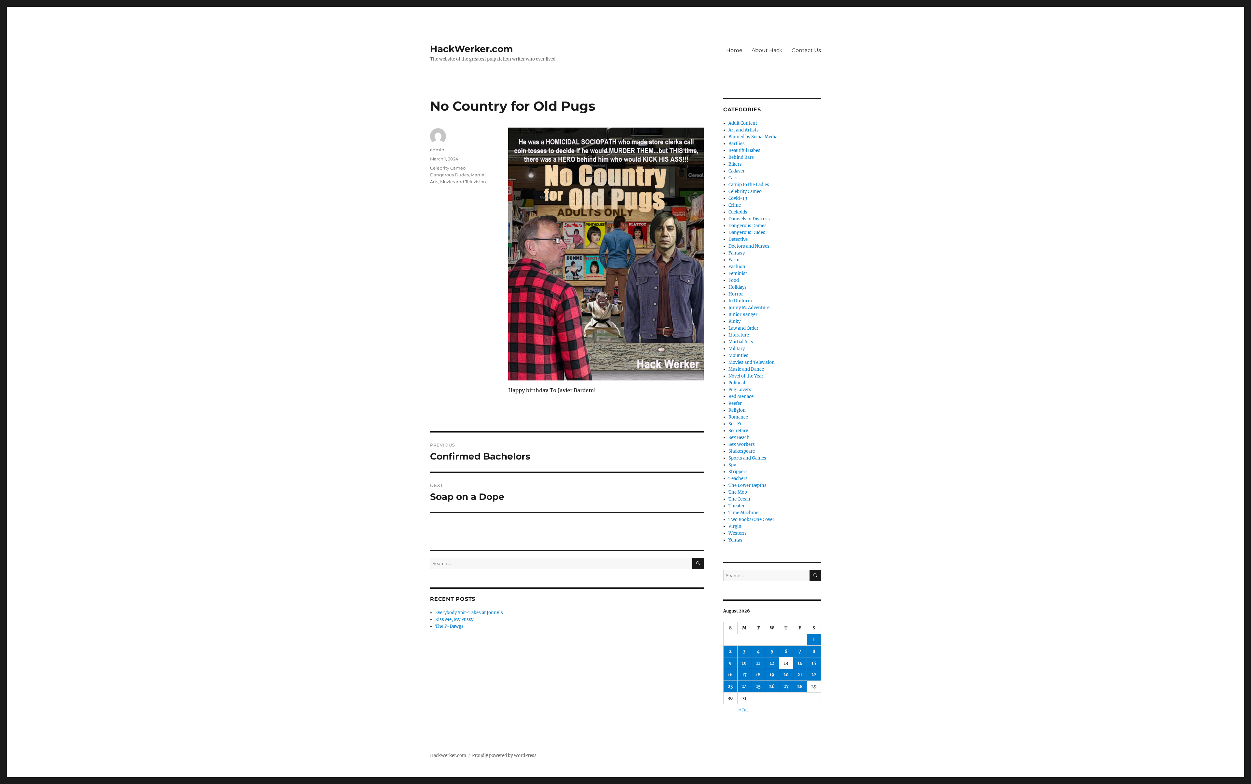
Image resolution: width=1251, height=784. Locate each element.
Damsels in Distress (749, 219)
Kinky (734, 321)
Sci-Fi (734, 424)
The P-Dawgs (449, 626)
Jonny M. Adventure (748, 307)
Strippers (738, 472)
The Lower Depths (747, 485)
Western (737, 533)
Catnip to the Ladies (748, 184)
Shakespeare (741, 451)
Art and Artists (743, 130)
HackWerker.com (471, 48)
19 (771, 675)
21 (800, 675)
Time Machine (743, 513)
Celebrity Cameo (448, 168)
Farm (734, 260)
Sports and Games (747, 458)
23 (730, 686)
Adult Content (742, 123)
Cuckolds (737, 212)
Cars (733, 178)
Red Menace (741, 396)
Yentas (735, 540)
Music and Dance (746, 369)
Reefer (735, 403)
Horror (735, 294)
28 (799, 686)
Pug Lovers (739, 389)
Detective (738, 239)
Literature (738, 335)
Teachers (738, 478)
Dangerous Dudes (449, 174)
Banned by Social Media (752, 137)
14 (800, 663)
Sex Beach (739, 437)
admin (437, 149)
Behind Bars (741, 157)
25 (758, 686)
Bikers (735, 164)
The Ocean (739, 499)
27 (786, 686)
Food (733, 280)
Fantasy (736, 253)
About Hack (767, 50)
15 (814, 663)
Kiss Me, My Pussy (454, 619)
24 (744, 686)
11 (758, 663)
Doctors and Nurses (748, 246)
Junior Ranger (742, 314)
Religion (737, 410)
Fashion (736, 266)
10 (744, 663)
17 (744, 675)
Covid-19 (737, 198)
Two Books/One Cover (751, 519)
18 (758, 675)
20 (786, 675)
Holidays (737, 287)
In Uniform (740, 301)
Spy (732, 465)
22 (813, 675)
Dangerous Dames (747, 225)
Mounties (738, 355)
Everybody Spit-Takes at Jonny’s (469, 612)
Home (734, 50)
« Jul (743, 710)
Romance (738, 417)
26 (772, 686)
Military (736, 348)
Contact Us (806, 50)
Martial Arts (740, 342)
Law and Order (743, 328)
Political (736, 383)
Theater (736, 506)
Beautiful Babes (744, 150)
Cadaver (736, 171)
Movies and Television (463, 181)
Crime (734, 205)
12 (772, 663)
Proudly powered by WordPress (504, 755)
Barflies (736, 143)
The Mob (737, 492)
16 (730, 675)
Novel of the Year (745, 376)
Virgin (734, 526)
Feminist (737, 273)
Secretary (738, 430)
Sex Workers (741, 444)
